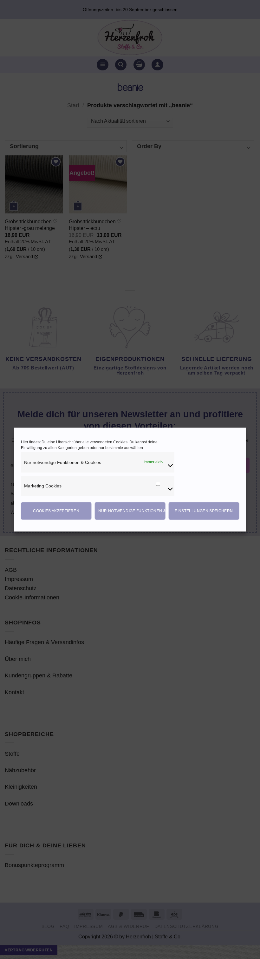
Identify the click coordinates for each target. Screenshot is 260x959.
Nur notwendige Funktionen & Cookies (132, 511)
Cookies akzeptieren (56, 511)
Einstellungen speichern (204, 511)
